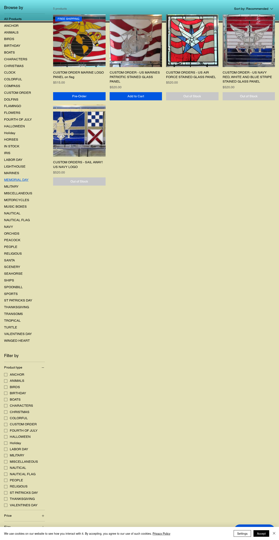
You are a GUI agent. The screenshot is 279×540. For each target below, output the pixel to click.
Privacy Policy (161, 533)
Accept (261, 533)
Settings (242, 533)
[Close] (274, 533)
